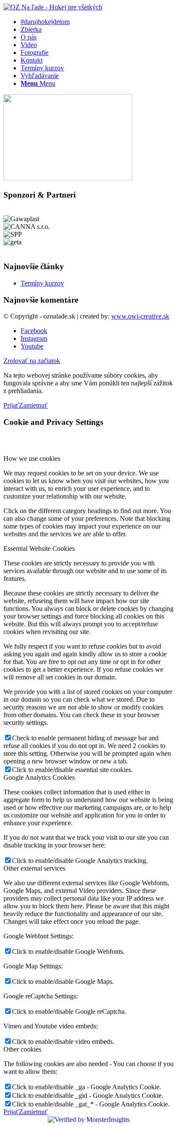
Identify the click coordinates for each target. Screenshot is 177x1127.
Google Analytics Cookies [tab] (39, 777)
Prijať (11, 405)
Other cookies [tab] (22, 1049)
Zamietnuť (33, 405)
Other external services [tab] (34, 868)
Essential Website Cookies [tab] (39, 548)
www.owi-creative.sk (140, 316)
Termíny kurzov (42, 283)
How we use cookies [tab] (31, 458)
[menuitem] (97, 22)
